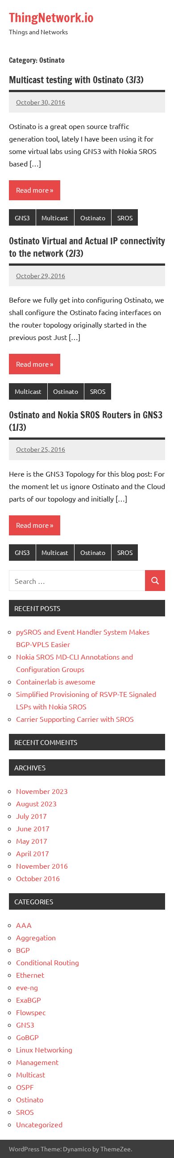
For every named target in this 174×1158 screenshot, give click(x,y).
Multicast (54, 218)
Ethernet (30, 974)
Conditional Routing (47, 962)
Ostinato (92, 218)
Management (37, 1061)
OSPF (25, 1086)
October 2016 (38, 878)
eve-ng (27, 987)
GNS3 (22, 218)
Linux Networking (44, 1049)
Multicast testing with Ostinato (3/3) (76, 79)
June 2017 (33, 828)
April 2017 (32, 853)
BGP (23, 949)
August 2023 (36, 803)
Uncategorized (39, 1124)
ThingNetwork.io (51, 17)
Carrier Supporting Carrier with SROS (75, 718)
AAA (24, 924)
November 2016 (42, 865)
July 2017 (31, 815)
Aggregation (36, 937)
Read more (32, 190)
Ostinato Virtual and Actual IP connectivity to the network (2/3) (87, 247)
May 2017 (31, 840)
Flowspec (31, 1012)
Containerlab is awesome (55, 681)
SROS (125, 218)
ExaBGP (28, 999)
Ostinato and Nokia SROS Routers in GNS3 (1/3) (85, 421)
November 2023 (42, 790)
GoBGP (27, 1036)
